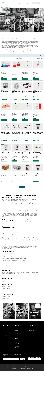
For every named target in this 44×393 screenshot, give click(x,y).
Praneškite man (15, 140)
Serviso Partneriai (22, 368)
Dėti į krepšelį (4, 99)
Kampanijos (20, 3)
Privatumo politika (30, 368)
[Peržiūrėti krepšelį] (41, 3)
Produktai (9, 3)
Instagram (16, 330)
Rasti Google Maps (6, 335)
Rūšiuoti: (17, 58)
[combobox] (36, 3)
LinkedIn (16, 334)
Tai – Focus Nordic (32, 327)
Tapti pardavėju (31, 329)
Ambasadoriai (24, 3)
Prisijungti (22, 359)
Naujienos (16, 344)
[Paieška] (39, 3)
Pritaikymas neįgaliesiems (33, 330)
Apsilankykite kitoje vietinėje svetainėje (34, 357)
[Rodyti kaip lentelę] (41, 58)
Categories (40, 55)
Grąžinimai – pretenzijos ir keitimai (28, 366)
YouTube (16, 333)
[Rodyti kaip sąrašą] (42, 58)
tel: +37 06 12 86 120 (18, 329)
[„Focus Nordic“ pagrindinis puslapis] (4, 3)
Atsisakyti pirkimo (14, 368)
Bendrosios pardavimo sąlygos (16, 366)
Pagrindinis (2, 7)
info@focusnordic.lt (18, 327)
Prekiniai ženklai (14, 3)
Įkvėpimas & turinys (18, 342)
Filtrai (4, 58)
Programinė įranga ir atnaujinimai (20, 347)
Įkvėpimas (29, 3)
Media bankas (17, 346)
